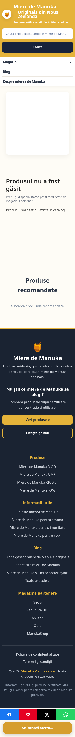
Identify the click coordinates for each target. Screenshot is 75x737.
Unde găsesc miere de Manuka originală (37, 557)
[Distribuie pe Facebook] (9, 714)
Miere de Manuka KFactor (37, 482)
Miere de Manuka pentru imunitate (37, 527)
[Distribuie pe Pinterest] (28, 714)
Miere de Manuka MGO (37, 466)
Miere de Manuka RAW (37, 490)
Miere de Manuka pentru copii (37, 535)
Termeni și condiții (37, 661)
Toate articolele (37, 580)
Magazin (37, 62)
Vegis (37, 602)
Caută (37, 46)
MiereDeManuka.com (38, 671)
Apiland (38, 618)
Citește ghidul (37, 433)
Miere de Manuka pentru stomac (38, 519)
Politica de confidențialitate (37, 654)
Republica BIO (37, 610)
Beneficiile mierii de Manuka (37, 565)
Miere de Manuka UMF (37, 474)
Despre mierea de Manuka (24, 81)
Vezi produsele (38, 419)
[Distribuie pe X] (47, 714)
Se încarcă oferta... (37, 728)
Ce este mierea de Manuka (38, 512)
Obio (37, 625)
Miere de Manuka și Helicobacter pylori (37, 573)
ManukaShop (37, 633)
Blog (6, 71)
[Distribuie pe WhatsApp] (65, 714)
